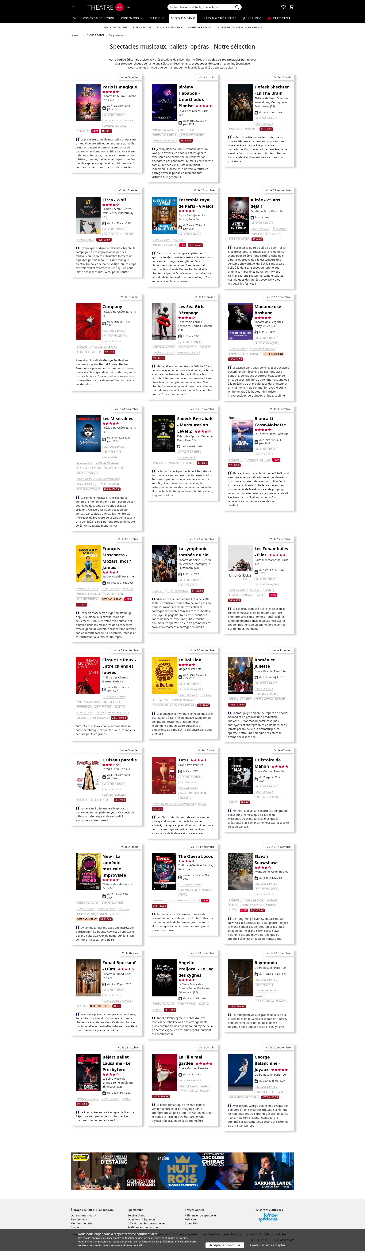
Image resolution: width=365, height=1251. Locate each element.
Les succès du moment (170, 27)
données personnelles (151, 1223)
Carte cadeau (282, 18)
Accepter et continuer (224, 1245)
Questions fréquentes (142, 1219)
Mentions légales (82, 1223)
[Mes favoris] (283, 7)
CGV (130, 1223)
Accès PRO (191, 1223)
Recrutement (79, 1219)
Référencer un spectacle (200, 1215)
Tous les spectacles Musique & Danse (239, 27)
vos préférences (164, 1241)
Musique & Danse (183, 18)
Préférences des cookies (143, 1227)
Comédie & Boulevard (98, 18)
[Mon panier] (292, 7)
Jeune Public (252, 18)
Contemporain (132, 18)
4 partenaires (103, 1241)
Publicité (190, 1219)
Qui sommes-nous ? (83, 1215)
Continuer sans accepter (267, 1245)
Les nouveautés (141, 27)
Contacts (76, 1227)
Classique (157, 18)
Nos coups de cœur (115, 27)
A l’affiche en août (199, 27)
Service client (136, 1215)
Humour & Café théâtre (219, 18)
